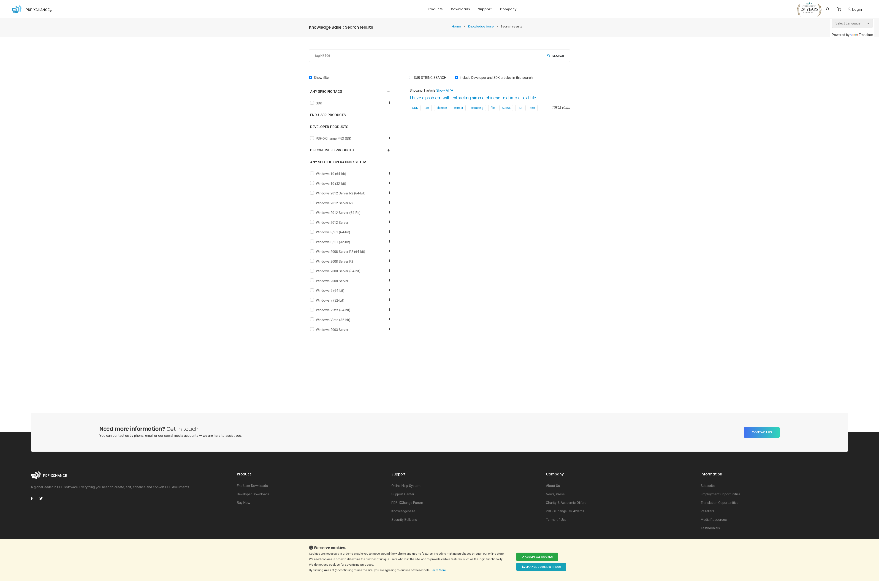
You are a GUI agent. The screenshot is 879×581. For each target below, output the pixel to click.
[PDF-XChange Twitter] (42, 498)
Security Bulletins (404, 520)
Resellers (707, 511)
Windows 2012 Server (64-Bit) (338, 213)
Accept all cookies (538, 557)
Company (508, 9)
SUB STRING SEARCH (430, 78)
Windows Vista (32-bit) (333, 320)
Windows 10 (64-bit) (331, 174)
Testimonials (710, 528)
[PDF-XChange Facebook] (34, 498)
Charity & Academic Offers (566, 503)
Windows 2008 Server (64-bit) (338, 271)
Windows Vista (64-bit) (333, 310)
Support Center (402, 494)
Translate (866, 35)
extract (458, 107)
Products (435, 9)
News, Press (555, 494)
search (558, 56)
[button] (347, 91)
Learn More (438, 570)
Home (457, 26)
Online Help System (406, 486)
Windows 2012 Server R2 (334, 203)
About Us (553, 486)
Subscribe (708, 486)
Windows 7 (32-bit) (330, 300)
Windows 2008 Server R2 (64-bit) (340, 252)
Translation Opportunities (719, 503)
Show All (443, 90)
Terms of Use (556, 520)
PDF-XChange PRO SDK (333, 138)
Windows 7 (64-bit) (330, 291)
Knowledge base (481, 26)
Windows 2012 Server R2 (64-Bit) (340, 193)
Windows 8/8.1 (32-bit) (333, 242)
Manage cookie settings (543, 567)
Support (485, 9)
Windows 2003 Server (332, 330)
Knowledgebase (403, 511)
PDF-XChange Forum (407, 503)
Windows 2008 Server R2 (334, 261)
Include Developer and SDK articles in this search (496, 78)
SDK (319, 103)
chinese (442, 107)
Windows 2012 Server (332, 223)
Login (856, 9)
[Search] (828, 9)
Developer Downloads (253, 494)
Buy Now (243, 503)
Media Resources (714, 520)
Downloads (460, 9)
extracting (476, 107)
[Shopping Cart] (839, 9)
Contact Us (762, 432)
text (532, 107)
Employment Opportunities (721, 494)
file (493, 107)
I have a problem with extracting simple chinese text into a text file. (473, 98)
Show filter (322, 78)
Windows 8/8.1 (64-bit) (333, 232)
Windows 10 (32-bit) (331, 184)
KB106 (506, 107)
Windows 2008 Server (332, 281)
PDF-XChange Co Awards (565, 511)
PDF (520, 107)
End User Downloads (252, 486)
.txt (427, 107)
